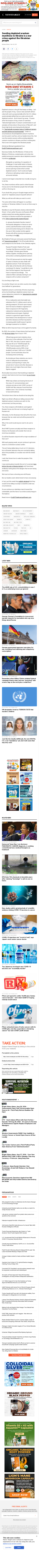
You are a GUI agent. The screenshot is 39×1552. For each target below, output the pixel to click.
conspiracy (12, 55)
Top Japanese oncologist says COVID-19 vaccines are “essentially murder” (16, 967)
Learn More (8, 1547)
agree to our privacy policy (12, 1544)
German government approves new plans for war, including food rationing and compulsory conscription (18, 649)
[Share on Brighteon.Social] (4, 49)
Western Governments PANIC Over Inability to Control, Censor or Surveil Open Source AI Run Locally (18, 1135)
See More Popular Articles (19, 1355)
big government (18, 53)
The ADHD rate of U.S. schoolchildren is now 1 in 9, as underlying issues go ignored (18, 588)
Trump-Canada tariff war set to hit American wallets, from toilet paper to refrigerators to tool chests (18, 1294)
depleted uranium (25, 55)
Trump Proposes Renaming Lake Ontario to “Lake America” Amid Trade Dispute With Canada (16, 1232)
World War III (15, 58)
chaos (8, 55)
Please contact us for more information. (13, 1074)
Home (3, 29)
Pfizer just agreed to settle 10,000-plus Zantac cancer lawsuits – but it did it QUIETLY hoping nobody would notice (18, 997)
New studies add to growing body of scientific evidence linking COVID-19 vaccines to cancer (18, 909)
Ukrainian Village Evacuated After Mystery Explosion (17, 1332)
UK (20, 57)
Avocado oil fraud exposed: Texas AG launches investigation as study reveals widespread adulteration (17, 1275)
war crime (32, 57)
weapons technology (6, 58)
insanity (4, 56)
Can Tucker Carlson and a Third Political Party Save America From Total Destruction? (18, 1146)
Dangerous (18, 55)
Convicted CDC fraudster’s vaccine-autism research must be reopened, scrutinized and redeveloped (18, 1269)
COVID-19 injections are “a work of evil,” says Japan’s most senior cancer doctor (18, 938)
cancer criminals (20, 513)
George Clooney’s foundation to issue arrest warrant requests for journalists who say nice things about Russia (18, 618)
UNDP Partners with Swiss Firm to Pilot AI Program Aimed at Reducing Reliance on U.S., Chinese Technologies (18, 1288)
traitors (17, 57)
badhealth (12, 53)
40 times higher (10, 333)
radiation (4, 57)
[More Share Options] (17, 49)
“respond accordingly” (11, 241)
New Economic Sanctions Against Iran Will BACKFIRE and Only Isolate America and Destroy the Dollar (19, 1179)
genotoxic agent (33, 55)
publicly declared (24, 481)
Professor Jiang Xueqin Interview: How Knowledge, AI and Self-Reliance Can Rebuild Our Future (18, 1168)
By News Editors (6, 44)
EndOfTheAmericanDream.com (12, 148)
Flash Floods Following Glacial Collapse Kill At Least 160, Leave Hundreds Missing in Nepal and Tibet (18, 1250)
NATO (31, 56)
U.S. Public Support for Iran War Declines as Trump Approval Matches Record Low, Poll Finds (16, 1281)
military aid (13, 56)
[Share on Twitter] (12, 49)
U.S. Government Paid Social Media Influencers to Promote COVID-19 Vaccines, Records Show (19, 1238)
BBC (17, 235)
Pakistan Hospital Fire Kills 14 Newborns (13, 1220)
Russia (13, 57)
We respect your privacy (19, 1519)
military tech (19, 56)
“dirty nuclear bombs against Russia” (17, 219)
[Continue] (35, 1515)
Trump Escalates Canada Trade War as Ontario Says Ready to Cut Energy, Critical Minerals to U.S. (19, 1337)
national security (26, 56)
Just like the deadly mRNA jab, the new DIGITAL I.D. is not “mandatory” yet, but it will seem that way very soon (19, 740)
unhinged (27, 57)
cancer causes (26, 53)
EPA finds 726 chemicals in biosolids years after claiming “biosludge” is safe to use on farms (17, 879)
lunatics (8, 56)
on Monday (12, 158)
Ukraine (23, 57)
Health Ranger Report (9, 1100)
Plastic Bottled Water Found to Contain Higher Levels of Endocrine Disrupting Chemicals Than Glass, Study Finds (18, 1320)
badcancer (7, 53)
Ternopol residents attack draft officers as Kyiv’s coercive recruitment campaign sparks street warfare (18, 1343)
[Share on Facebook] (8, 49)
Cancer (9, 29)
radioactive (9, 57)
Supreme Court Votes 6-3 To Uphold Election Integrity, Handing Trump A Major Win (17, 1263)
